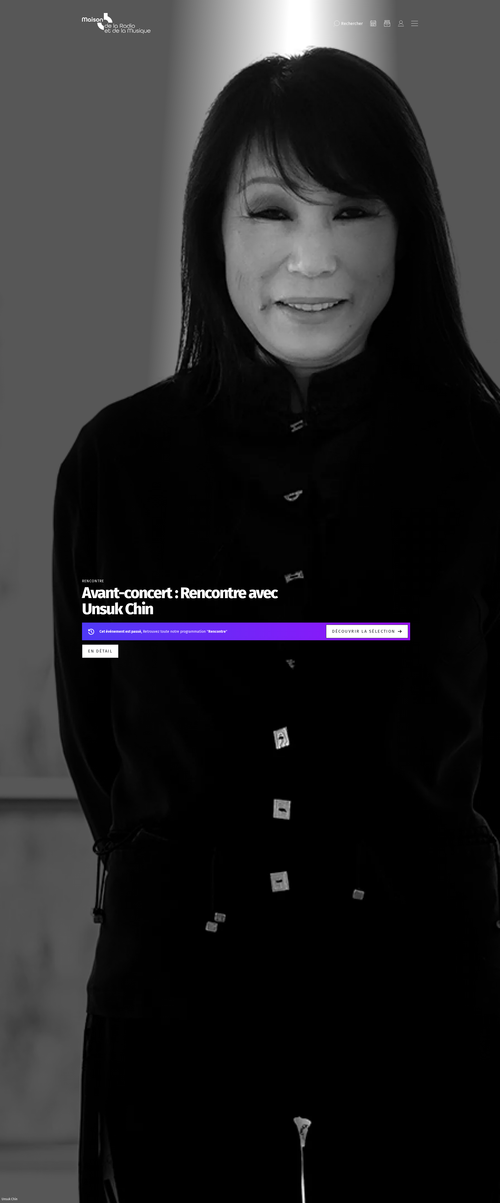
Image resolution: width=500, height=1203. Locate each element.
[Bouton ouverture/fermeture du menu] (414, 23)
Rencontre (93, 581)
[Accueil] (116, 23)
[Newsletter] (387, 23)
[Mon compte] (400, 23)
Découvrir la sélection (363, 631)
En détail (100, 651)
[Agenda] (373, 23)
